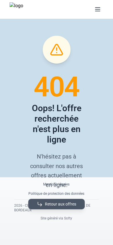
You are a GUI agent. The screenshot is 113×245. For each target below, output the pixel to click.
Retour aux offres (60, 204)
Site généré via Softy (56, 218)
